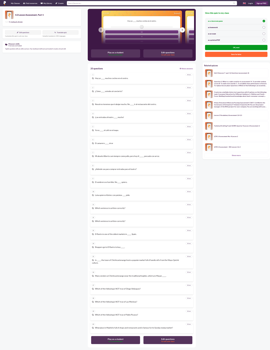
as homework (213, 27)
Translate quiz (62, 32)
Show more (236, 155)
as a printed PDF (214, 40)
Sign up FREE (261, 3)
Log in (250, 3)
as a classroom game (215, 21)
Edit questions (24, 32)
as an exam (212, 34)
